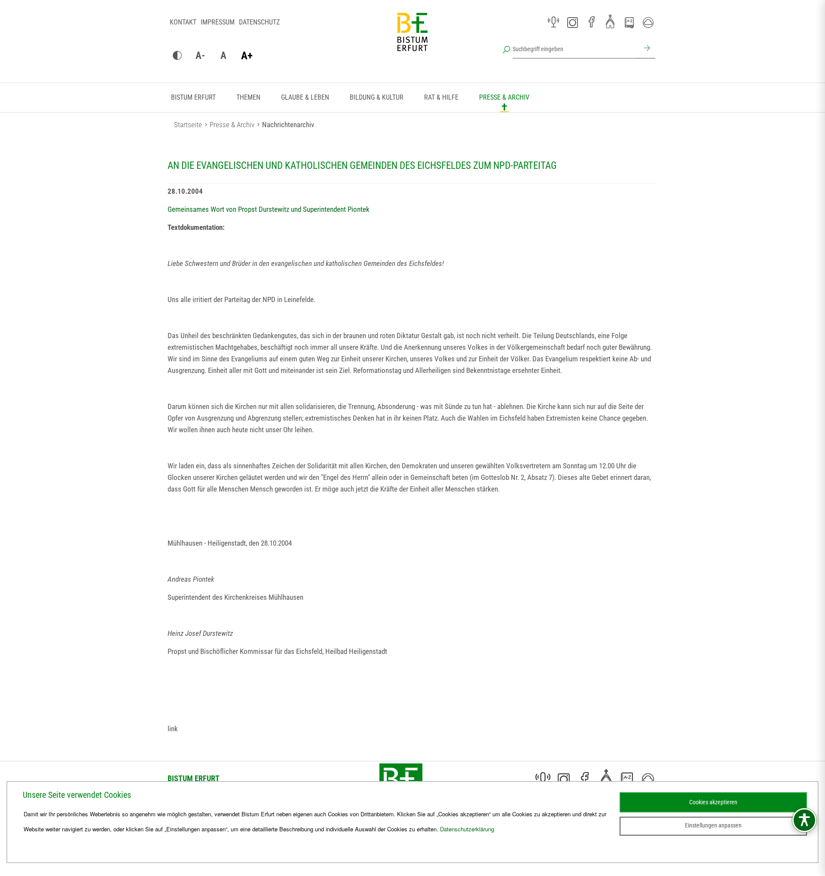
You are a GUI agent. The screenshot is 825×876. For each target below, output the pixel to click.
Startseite (188, 124)
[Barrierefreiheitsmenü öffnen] (804, 820)
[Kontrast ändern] (177, 55)
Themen (248, 97)
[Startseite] (412, 38)
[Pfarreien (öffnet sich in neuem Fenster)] (610, 21)
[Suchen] (645, 49)
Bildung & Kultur (376, 97)
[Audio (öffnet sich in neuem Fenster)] (553, 22)
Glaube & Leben (305, 97)
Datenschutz (259, 22)
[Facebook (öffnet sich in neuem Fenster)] (591, 22)
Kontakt (183, 22)
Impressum (218, 22)
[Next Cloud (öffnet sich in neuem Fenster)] (648, 22)
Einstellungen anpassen (713, 825)
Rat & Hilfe (441, 97)
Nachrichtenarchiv (288, 124)
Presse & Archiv (504, 97)
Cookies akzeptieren (713, 802)
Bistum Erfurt (193, 97)
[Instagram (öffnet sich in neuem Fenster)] (572, 22)
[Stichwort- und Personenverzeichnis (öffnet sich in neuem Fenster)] (629, 22)
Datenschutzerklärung (467, 829)
